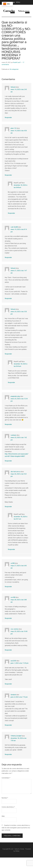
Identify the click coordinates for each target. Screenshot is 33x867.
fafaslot (13, 87)
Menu (18, 2)
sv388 (13, 563)
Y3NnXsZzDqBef (16, 736)
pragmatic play (15, 396)
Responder (8, 117)
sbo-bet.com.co (16, 471)
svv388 (13, 597)
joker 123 (14, 128)
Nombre (5, 798)
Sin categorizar (14, 69)
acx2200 (13, 661)
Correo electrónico (8, 807)
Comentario (6, 778)
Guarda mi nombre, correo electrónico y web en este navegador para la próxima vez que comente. (16, 827)
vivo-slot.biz (15, 629)
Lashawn (13, 435)
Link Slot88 (14, 227)
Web (3, 816)
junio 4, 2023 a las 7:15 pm (19, 697)
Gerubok (13, 695)
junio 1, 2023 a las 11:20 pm (19, 663)
